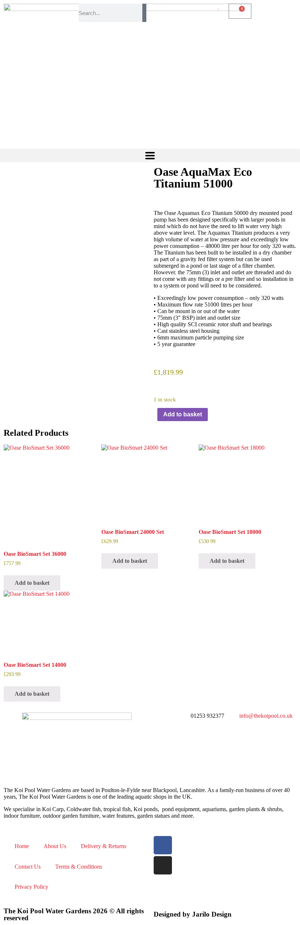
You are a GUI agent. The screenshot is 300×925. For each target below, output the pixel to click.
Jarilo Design (212, 914)
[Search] (144, 13)
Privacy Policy (31, 887)
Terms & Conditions (78, 866)
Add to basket (182, 414)
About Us (55, 846)
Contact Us (28, 866)
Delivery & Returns (103, 846)
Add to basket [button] (32, 583)
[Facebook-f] (163, 845)
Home (22, 846)
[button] (150, 155)
